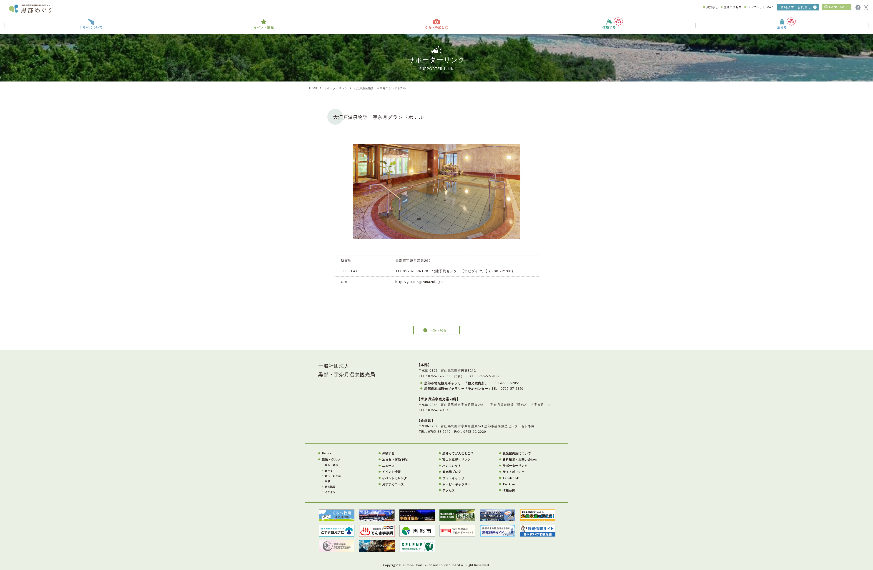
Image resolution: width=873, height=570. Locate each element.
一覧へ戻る (438, 330)
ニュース (388, 465)
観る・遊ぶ (331, 465)
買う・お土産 (333, 476)
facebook (511, 478)
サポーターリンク (335, 88)
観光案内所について (517, 453)
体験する (609, 27)
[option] (436, 191)
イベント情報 (391, 472)
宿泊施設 (330, 486)
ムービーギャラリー (456, 484)
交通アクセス (732, 7)
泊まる (782, 27)
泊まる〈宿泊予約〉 (396, 459)
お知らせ (712, 7)
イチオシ (330, 492)
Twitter (509, 484)
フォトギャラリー (454, 478)
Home (326, 453)
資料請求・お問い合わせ (520, 459)
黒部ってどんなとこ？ (458, 453)
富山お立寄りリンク (456, 459)
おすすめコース (393, 484)
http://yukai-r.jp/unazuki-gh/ (419, 281)
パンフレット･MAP (760, 7)
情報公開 (509, 490)
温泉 (327, 481)
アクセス (448, 490)
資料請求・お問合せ (796, 7)
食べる (329, 470)
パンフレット (451, 465)
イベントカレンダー (396, 478)
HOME (313, 88)
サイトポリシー (514, 472)
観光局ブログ (451, 472)
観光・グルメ (331, 459)
